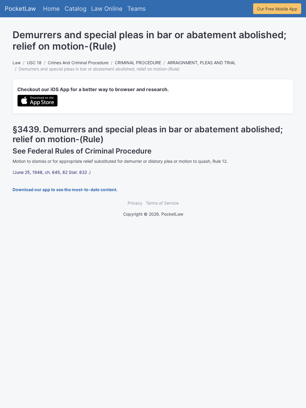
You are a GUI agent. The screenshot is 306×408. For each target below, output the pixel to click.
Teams (136, 8)
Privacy (135, 202)
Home (51, 8)
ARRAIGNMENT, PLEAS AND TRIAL (201, 62)
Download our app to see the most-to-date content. (65, 189)
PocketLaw (20, 8)
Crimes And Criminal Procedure (78, 62)
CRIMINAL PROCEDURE (138, 62)
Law (17, 62)
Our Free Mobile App (277, 8)
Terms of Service (162, 202)
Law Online (107, 8)
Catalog (75, 8)
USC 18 (34, 62)
